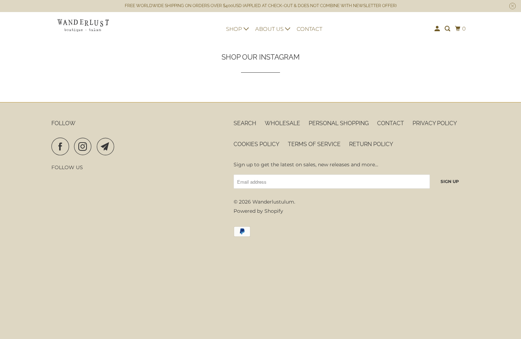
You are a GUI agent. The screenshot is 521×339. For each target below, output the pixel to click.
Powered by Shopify (258, 211)
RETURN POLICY (371, 144)
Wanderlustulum (273, 202)
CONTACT (309, 29)
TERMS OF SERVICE (314, 144)
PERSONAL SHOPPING (339, 123)
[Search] (448, 28)
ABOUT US (270, 29)
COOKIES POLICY (256, 144)
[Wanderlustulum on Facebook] (62, 146)
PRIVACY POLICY (435, 123)
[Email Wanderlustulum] (107, 146)
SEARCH (245, 123)
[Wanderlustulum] (83, 25)
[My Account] (437, 28)
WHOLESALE (282, 123)
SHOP (234, 29)
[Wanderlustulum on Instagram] (84, 146)
